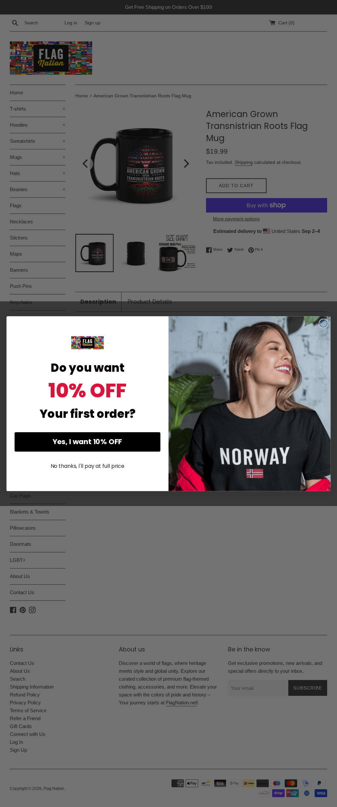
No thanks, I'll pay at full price (87, 466)
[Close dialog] (323, 323)
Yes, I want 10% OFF (87, 442)
